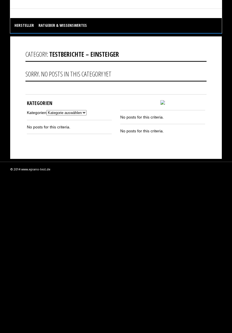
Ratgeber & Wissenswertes (62, 25)
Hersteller (24, 25)
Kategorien (36, 112)
